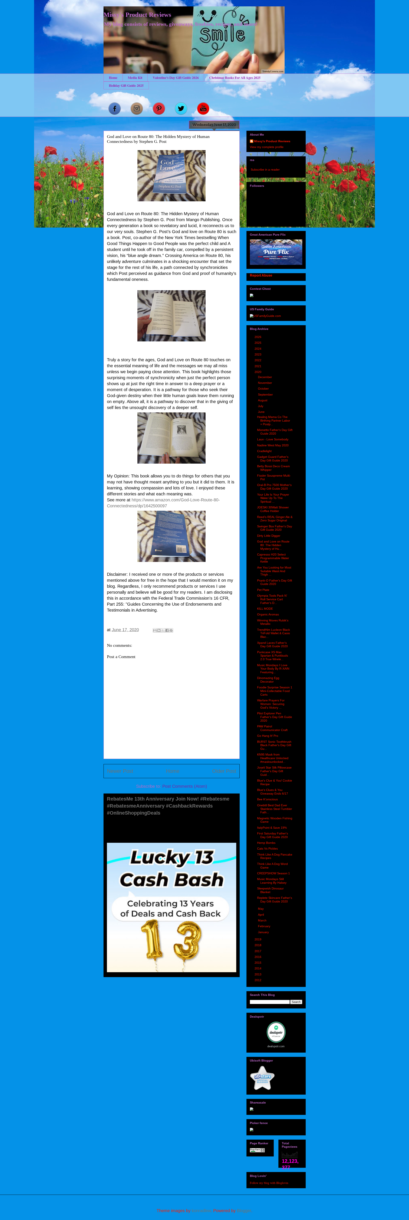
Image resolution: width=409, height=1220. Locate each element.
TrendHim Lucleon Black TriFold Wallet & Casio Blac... (273, 633)
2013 (258, 974)
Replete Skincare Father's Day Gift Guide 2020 (274, 899)
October (264, 388)
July (261, 406)
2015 (258, 962)
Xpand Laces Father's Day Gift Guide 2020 (272, 644)
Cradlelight (264, 451)
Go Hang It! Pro (267, 735)
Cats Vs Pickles (267, 848)
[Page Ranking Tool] (257, 1151)
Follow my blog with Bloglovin (269, 1183)
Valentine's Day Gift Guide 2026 (176, 77)
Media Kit (135, 77)
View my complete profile (267, 147)
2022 (258, 360)
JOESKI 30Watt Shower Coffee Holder (273, 509)
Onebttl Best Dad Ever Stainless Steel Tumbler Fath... (274, 809)
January (264, 932)
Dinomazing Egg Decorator (268, 679)
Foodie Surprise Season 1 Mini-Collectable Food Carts (274, 691)
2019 (258, 939)
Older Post (224, 771)
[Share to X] (163, 630)
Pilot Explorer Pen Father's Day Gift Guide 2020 (274, 717)
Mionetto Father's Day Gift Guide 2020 (274, 431)
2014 (258, 968)
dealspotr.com (276, 1046)
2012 (258, 980)
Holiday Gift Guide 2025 (126, 85)
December (265, 377)
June (261, 411)
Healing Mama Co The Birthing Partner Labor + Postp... (273, 420)
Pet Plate (263, 590)
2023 (258, 354)
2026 (258, 337)
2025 (258, 342)
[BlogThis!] (159, 630)
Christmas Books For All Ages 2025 (235, 77)
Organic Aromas (268, 614)
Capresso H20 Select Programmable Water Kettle (273, 558)
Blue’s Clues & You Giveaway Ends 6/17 (272, 791)
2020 (258, 372)
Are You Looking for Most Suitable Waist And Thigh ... (274, 571)
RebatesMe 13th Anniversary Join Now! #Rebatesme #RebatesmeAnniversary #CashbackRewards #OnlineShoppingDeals (168, 806)
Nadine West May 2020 (273, 445)
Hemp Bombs (266, 842)
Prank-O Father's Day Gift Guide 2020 (274, 582)
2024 (258, 348)
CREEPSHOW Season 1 (273, 873)
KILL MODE (265, 608)
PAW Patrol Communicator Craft (272, 728)
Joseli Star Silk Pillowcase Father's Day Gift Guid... (274, 771)
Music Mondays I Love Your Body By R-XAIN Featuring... (273, 668)
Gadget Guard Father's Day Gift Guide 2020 (272, 458)
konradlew (201, 1210)
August (263, 400)
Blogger (244, 1210)
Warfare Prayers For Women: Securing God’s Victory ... (271, 704)
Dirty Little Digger (268, 535)
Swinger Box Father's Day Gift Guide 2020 (274, 528)
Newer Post (120, 771)
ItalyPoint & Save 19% (272, 827)
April (261, 914)
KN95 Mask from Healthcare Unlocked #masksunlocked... (272, 758)
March (262, 920)
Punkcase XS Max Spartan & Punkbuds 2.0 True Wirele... (272, 655)
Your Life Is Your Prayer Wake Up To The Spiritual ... (273, 498)
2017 (258, 951)
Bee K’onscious (267, 799)
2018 (258, 945)
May (261, 908)
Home (113, 77)
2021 (258, 366)
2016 (258, 957)
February (264, 926)
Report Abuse (261, 275)
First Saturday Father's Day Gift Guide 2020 (272, 835)
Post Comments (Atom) (184, 786)
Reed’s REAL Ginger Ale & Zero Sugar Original (274, 518)
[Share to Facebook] (167, 630)
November (265, 382)
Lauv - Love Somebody (272, 439)
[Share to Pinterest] (171, 630)
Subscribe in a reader (265, 169)
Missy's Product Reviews (137, 14)
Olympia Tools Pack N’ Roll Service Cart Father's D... (272, 599)
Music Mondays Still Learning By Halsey (272, 880)
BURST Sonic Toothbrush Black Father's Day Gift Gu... (274, 745)
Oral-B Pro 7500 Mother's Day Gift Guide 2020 (274, 486)
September (266, 394)
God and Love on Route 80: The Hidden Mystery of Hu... (273, 545)
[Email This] (155, 630)
